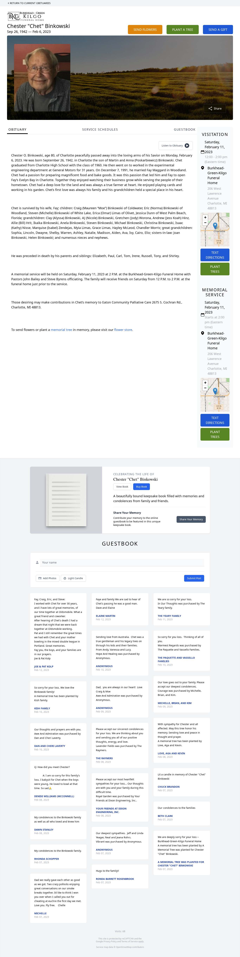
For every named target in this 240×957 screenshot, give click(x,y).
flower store (123, 330)
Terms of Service (129, 941)
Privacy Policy (110, 941)
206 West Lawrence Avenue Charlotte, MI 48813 (217, 198)
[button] (215, 226)
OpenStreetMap (124, 947)
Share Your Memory (191, 519)
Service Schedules (100, 129)
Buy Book (141, 486)
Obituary (17, 129)
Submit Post (194, 578)
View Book (122, 486)
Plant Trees (215, 269)
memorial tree (61, 330)
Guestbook (185, 129)
